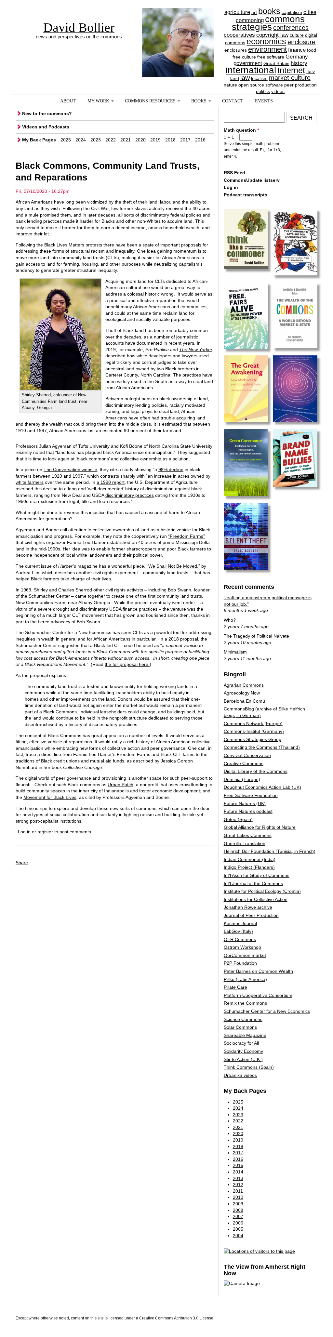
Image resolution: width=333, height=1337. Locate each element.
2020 (140, 139)
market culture (290, 77)
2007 (238, 1216)
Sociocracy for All (241, 1043)
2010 (238, 1197)
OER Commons (240, 939)
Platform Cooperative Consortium (258, 995)
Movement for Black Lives (49, 797)
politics (263, 91)
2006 (238, 1222)
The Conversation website (70, 469)
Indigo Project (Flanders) (249, 867)
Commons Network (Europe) (253, 723)
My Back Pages (39, 139)
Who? (230, 620)
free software (270, 57)
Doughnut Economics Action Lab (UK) (262, 787)
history (299, 63)
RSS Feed (234, 172)
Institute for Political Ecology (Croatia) (262, 891)
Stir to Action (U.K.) (243, 1059)
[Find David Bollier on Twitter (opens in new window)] (311, 1319)
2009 (238, 1203)
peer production (300, 84)
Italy (310, 71)
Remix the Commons (245, 1003)
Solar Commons (240, 1027)
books (269, 11)
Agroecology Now (242, 692)
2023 (95, 139)
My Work (98, 101)
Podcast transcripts (245, 194)
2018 (170, 139)
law (245, 77)
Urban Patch (120, 784)
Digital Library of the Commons (255, 771)
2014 (238, 1171)
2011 (238, 1191)
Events (264, 101)
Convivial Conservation (247, 755)
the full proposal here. (127, 664)
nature (230, 84)
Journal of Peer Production (251, 915)
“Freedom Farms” (186, 536)
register (45, 831)
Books (198, 101)
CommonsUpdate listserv (252, 180)
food (311, 50)
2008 (238, 1210)
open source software (260, 84)
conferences (291, 27)
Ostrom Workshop (242, 947)
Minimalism (235, 652)
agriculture (237, 12)
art (254, 12)
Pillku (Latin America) (245, 979)
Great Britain (276, 63)
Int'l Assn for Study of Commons (256, 875)
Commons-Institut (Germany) (254, 731)
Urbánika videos (240, 1075)
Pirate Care (235, 987)
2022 (110, 139)
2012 (238, 1184)
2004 (238, 1235)
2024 (80, 139)
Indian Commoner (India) (249, 859)
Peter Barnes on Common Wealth (258, 971)
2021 (125, 139)
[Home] (178, 31)
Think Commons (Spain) (249, 1067)
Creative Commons (243, 763)
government (247, 63)
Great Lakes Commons (248, 835)
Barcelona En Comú (244, 701)
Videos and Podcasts (45, 126)
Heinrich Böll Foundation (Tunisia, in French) (269, 851)
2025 (65, 139)
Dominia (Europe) (242, 779)
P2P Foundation (240, 963)
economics (266, 41)
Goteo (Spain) (238, 819)
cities (309, 12)
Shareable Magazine (245, 1035)
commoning (250, 20)
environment (267, 49)
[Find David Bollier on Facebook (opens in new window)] (299, 1319)
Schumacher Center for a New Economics (267, 1011)
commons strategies (268, 23)
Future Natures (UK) (245, 803)
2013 (238, 1178)
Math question (241, 130)
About (68, 101)
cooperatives (239, 35)
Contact (232, 101)
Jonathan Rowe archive (248, 907)
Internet (291, 70)
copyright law (272, 35)
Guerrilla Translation (244, 843)
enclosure (301, 42)
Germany (297, 57)
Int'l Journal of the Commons (253, 883)
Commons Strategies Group (252, 739)
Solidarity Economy (243, 1051)
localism (259, 78)
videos (278, 91)
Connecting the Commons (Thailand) (262, 747)
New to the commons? (47, 113)
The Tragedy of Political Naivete (256, 636)
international (251, 70)
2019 (155, 139)
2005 (238, 1229)
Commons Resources (150, 101)
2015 (238, 1165)
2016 (200, 139)
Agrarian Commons (244, 685)
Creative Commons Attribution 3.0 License (176, 1318)
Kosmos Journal (240, 923)
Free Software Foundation (251, 795)
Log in (24, 831)
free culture (244, 57)
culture (297, 35)
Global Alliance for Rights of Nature (260, 827)
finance (297, 50)
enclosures (235, 50)
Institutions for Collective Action (255, 899)
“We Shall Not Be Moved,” (173, 566)
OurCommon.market (245, 955)
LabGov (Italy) (238, 931)
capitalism (292, 12)
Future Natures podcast (248, 811)
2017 (185, 139)
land (234, 78)
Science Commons (243, 1019)
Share (22, 862)
